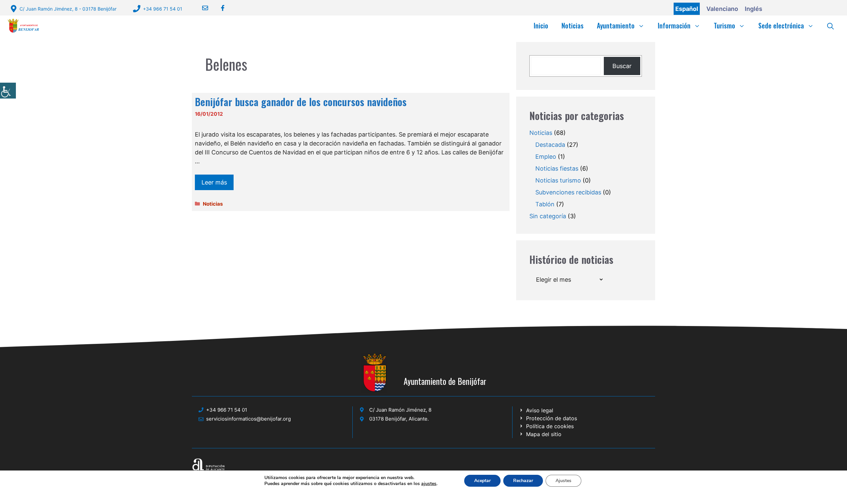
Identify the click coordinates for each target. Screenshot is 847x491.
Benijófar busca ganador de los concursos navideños (301, 101)
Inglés (753, 8)
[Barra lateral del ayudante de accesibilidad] (8, 91)
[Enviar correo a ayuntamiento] (201, 8)
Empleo (545, 156)
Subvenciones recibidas (568, 192)
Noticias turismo (558, 180)
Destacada (550, 144)
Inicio (541, 25)
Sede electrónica (781, 25)
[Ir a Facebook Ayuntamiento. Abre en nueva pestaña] (218, 8)
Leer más (214, 182)
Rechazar (523, 480)
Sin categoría (547, 216)
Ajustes (563, 480)
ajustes (428, 484)
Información (674, 25)
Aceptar (482, 480)
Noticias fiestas (556, 168)
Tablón (545, 204)
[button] (830, 25)
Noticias (572, 25)
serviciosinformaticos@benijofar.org (248, 419)
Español (686, 8)
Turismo (724, 25)
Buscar (622, 65)
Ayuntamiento (616, 25)
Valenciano (722, 8)
